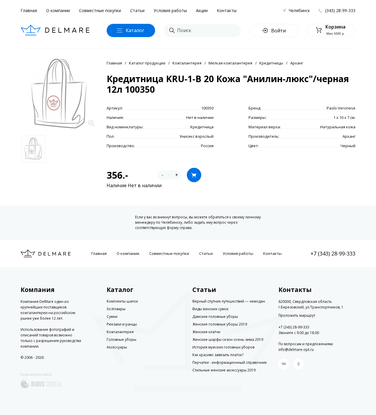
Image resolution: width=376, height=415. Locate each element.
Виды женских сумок (210, 308)
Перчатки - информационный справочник (229, 362)
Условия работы (170, 10)
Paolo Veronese (341, 108)
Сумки (112, 316)
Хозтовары (116, 308)
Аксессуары (117, 347)
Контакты (226, 10)
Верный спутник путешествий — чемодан (228, 301)
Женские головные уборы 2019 (219, 324)
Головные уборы (121, 339)
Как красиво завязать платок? (218, 354)
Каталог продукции (147, 63)
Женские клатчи (206, 331)
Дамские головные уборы (215, 316)
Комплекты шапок (122, 301)
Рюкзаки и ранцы (122, 324)
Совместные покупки (100, 10)
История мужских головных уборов (223, 347)
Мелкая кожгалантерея (230, 63)
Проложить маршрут (296, 315)
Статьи (137, 10)
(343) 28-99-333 (340, 10)
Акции (202, 10)
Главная (29, 10)
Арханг (296, 63)
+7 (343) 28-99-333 (332, 253)
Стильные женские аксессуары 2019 (224, 370)
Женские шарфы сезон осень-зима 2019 (227, 339)
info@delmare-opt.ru (296, 349)
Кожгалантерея (187, 63)
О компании (58, 10)
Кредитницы (271, 63)
